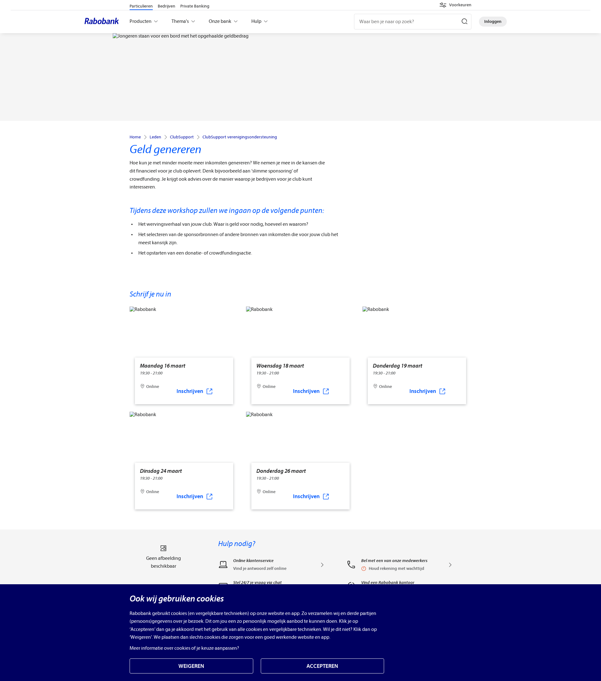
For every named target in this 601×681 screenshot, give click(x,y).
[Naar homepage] (103, 21)
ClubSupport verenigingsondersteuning (240, 137)
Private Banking (194, 6)
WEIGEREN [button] (191, 666)
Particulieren (141, 6)
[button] (455, 5)
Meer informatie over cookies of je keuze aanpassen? (184, 648)
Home (135, 137)
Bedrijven (166, 6)
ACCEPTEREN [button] (322, 666)
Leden (155, 137)
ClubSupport (182, 137)
